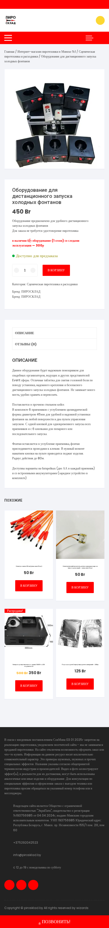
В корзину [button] (29, 585)
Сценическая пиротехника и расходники (52, 284)
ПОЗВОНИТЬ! (56, 921)
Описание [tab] (24, 333)
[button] (95, 78)
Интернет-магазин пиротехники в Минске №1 (46, 51)
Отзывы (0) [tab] (26, 344)
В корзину (56, 270)
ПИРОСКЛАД (30, 291)
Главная (9, 51)
